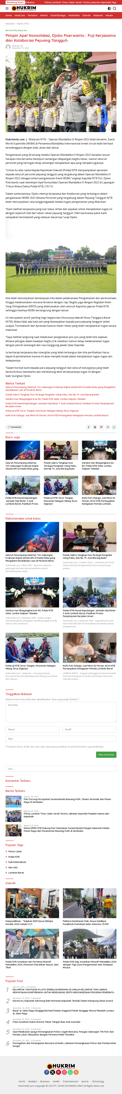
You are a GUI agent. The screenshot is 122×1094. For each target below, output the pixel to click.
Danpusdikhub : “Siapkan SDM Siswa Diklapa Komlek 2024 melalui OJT (29, 922)
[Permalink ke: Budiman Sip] (8, 46)
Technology (98, 1081)
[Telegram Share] (107, 427)
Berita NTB (11, 30)
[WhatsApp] (70, 1072)
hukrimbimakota (17, 862)
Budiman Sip (17, 45)
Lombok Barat (16, 872)
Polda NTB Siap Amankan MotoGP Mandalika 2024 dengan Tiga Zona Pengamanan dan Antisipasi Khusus (89, 964)
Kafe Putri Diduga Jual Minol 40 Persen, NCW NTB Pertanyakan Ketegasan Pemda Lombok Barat (57, 415)
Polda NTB (14, 856)
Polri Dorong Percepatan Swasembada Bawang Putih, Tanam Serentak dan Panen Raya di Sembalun (67, 801)
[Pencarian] (114, 8)
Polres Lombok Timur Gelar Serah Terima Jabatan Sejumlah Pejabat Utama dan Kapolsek (61, 2)
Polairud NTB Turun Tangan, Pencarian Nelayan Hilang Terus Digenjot (42, 410)
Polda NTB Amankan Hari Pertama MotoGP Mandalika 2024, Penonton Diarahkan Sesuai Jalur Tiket (32, 964)
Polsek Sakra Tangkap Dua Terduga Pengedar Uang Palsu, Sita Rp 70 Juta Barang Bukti (52, 394)
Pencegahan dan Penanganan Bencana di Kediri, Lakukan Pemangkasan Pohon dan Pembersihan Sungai (64, 1044)
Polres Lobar (15, 851)
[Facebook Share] (88, 427)
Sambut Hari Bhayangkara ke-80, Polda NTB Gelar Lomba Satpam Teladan (46, 399)
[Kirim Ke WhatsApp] (114, 427)
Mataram (22, 30)
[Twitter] (52, 1072)
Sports (84, 1081)
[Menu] (8, 8)
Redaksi (32, 1081)
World (22, 1081)
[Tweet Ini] (95, 427)
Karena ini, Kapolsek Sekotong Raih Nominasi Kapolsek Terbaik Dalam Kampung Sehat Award (63, 1000)
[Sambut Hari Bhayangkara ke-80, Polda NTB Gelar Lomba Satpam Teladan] (99, 450)
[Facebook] (46, 1072)
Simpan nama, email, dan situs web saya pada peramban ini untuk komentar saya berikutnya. (56, 746)
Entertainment (70, 1081)
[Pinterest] (58, 1072)
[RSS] (76, 1072)
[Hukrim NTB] (23, 8)
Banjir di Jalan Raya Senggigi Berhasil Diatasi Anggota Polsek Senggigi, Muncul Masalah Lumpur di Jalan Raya (63, 1012)
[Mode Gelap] (109, 8)
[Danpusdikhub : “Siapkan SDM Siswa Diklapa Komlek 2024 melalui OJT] (32, 903)
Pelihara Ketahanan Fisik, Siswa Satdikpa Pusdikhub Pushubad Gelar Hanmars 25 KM (85, 922)
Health (56, 1081)
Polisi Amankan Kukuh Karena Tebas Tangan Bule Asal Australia (46, 1022)
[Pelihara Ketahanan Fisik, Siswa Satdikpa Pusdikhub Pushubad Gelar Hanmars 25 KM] (89, 903)
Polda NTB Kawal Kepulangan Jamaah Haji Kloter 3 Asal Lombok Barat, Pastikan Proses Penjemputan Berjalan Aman (60, 405)
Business (44, 1081)
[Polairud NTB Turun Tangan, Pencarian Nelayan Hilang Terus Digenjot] (61, 485)
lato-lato (13, 867)
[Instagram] (64, 1072)
